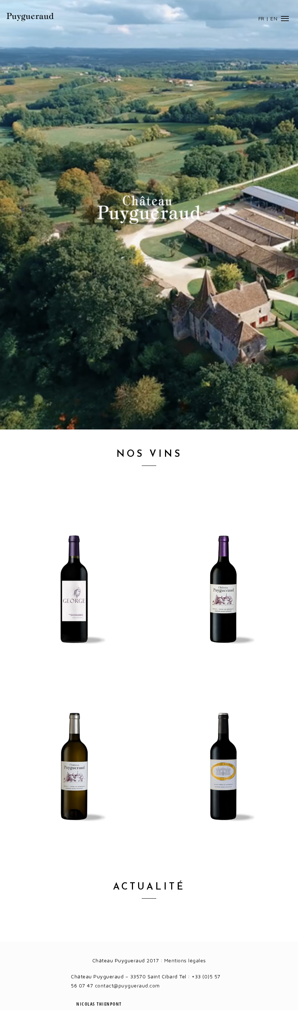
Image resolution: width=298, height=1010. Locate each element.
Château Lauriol (224, 768)
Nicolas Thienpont (99, 1004)
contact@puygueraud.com (127, 985)
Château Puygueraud (30, 17)
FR (261, 18)
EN (273, 18)
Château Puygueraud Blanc (74, 768)
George (74, 591)
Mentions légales (185, 960)
